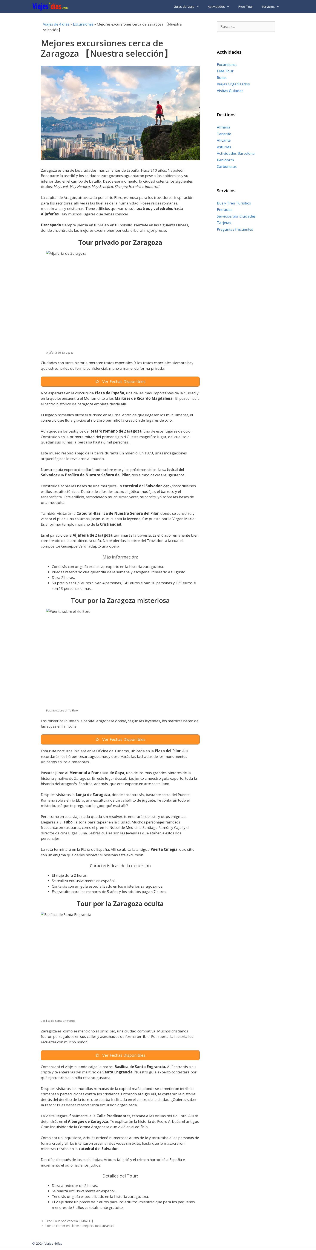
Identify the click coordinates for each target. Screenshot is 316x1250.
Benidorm (225, 159)
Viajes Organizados (233, 84)
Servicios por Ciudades (236, 216)
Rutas (222, 77)
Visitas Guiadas (230, 90)
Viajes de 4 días (56, 24)
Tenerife (224, 133)
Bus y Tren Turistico (234, 203)
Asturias (224, 146)
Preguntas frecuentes (235, 229)
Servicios (268, 6)
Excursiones (83, 24)
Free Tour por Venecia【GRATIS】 (70, 1221)
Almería (223, 127)
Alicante (224, 140)
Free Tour (245, 6)
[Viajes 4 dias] (51, 6)
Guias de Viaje (184, 6)
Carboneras (227, 166)
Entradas (224, 209)
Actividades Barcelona (236, 153)
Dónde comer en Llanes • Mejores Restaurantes (80, 1226)
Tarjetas (224, 222)
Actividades (216, 6)
